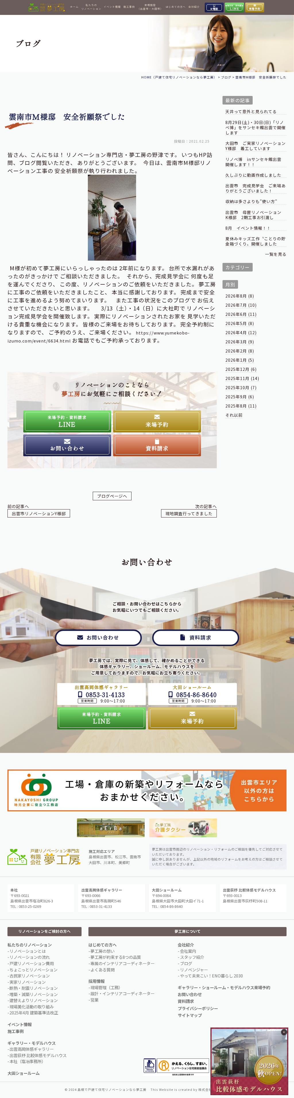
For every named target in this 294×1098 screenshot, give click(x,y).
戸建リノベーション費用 (31, 963)
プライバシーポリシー (198, 1008)
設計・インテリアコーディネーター (122, 993)
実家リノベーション (27, 982)
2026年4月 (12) (241, 332)
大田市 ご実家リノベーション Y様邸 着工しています (256, 146)
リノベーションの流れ (29, 957)
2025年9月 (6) (239, 397)
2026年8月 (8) (239, 296)
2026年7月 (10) (241, 305)
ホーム (74, 6)
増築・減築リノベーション (33, 994)
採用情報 (96, 981)
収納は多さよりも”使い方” (251, 201)
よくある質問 (102, 970)
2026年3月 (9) (239, 342)
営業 (94, 1000)
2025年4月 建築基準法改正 (33, 1013)
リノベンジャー (194, 970)
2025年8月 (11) (241, 406)
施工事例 (129, 6)
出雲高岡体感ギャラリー (31, 1049)
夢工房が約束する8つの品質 (115, 957)
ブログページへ (112, 496)
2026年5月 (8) (239, 323)
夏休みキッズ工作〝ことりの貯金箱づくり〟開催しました (255, 241)
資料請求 (186, 1001)
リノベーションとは (27, 951)
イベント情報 (112, 6)
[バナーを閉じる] (284, 1032)
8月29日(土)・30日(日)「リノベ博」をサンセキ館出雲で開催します (255, 127)
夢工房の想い (102, 951)
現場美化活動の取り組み (31, 1006)
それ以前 (234, 415)
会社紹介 (194, 6)
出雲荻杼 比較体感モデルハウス (38, 1055)
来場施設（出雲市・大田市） (150, 6)
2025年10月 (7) (241, 387)
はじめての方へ (176, 6)
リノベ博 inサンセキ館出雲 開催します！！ (255, 162)
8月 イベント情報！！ (248, 228)
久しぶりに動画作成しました (253, 175)
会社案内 (188, 951)
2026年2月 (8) (239, 351)
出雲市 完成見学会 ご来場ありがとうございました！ (255, 188)
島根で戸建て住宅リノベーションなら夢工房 (112, 1089)
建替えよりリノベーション (33, 1000)
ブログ (186, 963)
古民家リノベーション (29, 976)
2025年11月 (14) (242, 378)
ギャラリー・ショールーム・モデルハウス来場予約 (224, 987)
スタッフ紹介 (192, 957)
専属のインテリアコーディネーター (122, 963)
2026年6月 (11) (241, 314)
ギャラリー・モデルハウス (31, 1043)
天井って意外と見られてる (251, 111)
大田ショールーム (23, 1073)
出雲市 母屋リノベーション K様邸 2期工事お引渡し (255, 215)
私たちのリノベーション (91, 6)
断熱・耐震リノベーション (33, 988)
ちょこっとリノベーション (33, 970)
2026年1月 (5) (239, 360)
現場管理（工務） (106, 987)
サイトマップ (190, 1015)
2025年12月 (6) (241, 369)
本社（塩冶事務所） (27, 1061)
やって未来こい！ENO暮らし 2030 (211, 976)
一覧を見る (276, 254)
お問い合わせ (190, 994)
